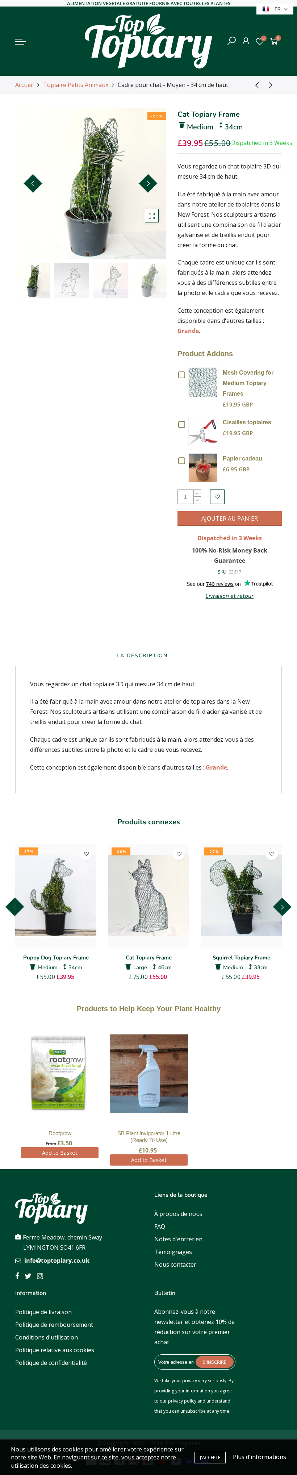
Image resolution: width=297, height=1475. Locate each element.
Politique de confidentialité (51, 1363)
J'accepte (210, 1457)
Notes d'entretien (178, 1239)
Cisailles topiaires (247, 422)
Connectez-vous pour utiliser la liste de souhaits (217, 496)
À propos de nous (178, 1214)
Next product (273, 85)
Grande (188, 331)
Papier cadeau (242, 458)
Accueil (24, 85)
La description (142, 655)
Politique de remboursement (54, 1325)
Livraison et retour (229, 596)
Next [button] (148, 183)
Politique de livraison (43, 1312)
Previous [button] (33, 183)
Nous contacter (175, 1264)
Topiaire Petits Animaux (75, 85)
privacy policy (182, 1401)
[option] (90, 183)
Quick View (204, 381)
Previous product (255, 85)
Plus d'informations (259, 1457)
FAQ (159, 1226)
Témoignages (173, 1252)
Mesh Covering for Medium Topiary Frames (248, 383)
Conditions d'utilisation (46, 1337)
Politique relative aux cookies (54, 1350)
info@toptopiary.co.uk (56, 1260)
